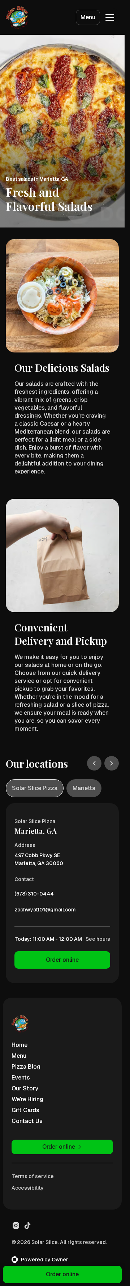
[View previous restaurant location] (94, 763)
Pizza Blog (26, 1066)
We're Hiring (27, 1099)
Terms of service (33, 1176)
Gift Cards (25, 1110)
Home (19, 1045)
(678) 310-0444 (34, 895)
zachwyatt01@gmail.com (45, 911)
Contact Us (27, 1121)
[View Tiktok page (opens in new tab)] (27, 1225)
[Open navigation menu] (110, 17)
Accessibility (28, 1188)
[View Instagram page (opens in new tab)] (16, 1225)
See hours (98, 939)
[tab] (35, 788)
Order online (62, 960)
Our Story (25, 1088)
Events (21, 1077)
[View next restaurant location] (111, 763)
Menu (88, 17)
